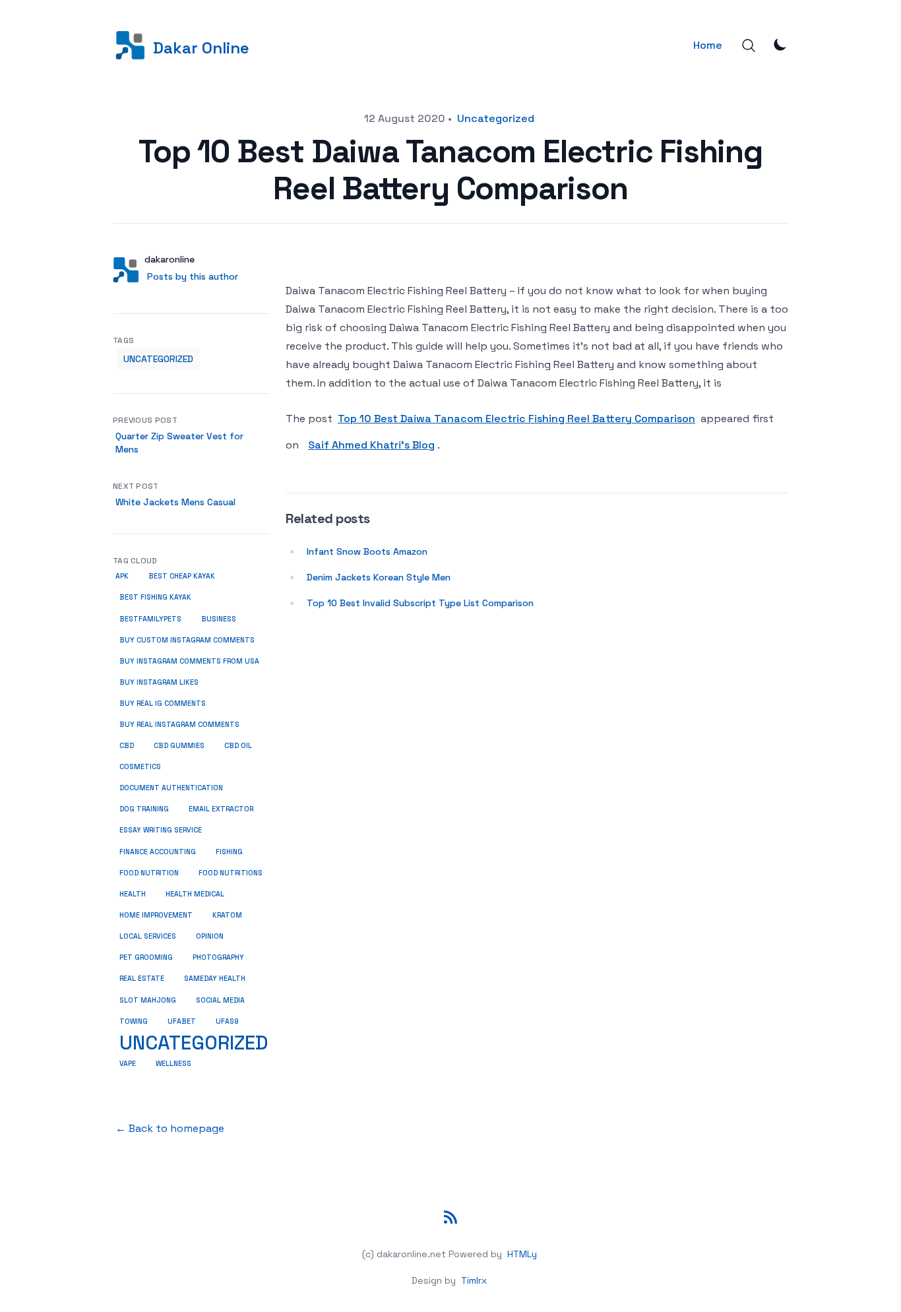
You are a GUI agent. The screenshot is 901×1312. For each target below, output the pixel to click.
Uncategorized (495, 118)
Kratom (227, 915)
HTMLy (522, 1254)
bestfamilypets (150, 619)
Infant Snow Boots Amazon (367, 551)
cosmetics (140, 767)
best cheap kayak (181, 576)
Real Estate (141, 978)
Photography (218, 957)
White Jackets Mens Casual (175, 502)
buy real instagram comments (179, 724)
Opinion (210, 936)
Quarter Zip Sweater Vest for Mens (179, 442)
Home (707, 45)
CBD (126, 745)
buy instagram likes (159, 682)
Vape (127, 1063)
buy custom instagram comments (187, 640)
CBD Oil (238, 745)
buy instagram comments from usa (189, 661)
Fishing (229, 851)
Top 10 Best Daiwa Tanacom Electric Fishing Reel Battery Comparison (516, 418)
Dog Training (144, 809)
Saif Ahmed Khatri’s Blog (371, 445)
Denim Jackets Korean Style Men (378, 577)
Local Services (147, 936)
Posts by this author (192, 276)
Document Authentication (171, 788)
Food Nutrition (149, 873)
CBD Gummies (179, 745)
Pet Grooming (146, 957)
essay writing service (160, 830)
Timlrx (474, 1280)
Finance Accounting (157, 852)
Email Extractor (221, 809)
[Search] (749, 45)
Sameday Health (214, 978)
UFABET (182, 1021)
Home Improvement (156, 915)
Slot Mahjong (147, 1000)
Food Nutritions (231, 873)
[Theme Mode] (780, 44)
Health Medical (195, 894)
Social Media (220, 1000)
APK (122, 576)
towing (133, 1021)
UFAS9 (227, 1021)
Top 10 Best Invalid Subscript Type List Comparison (420, 603)
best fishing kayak (155, 597)
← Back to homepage (169, 1128)
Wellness (173, 1063)
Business (218, 618)
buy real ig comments (162, 703)
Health (132, 894)
